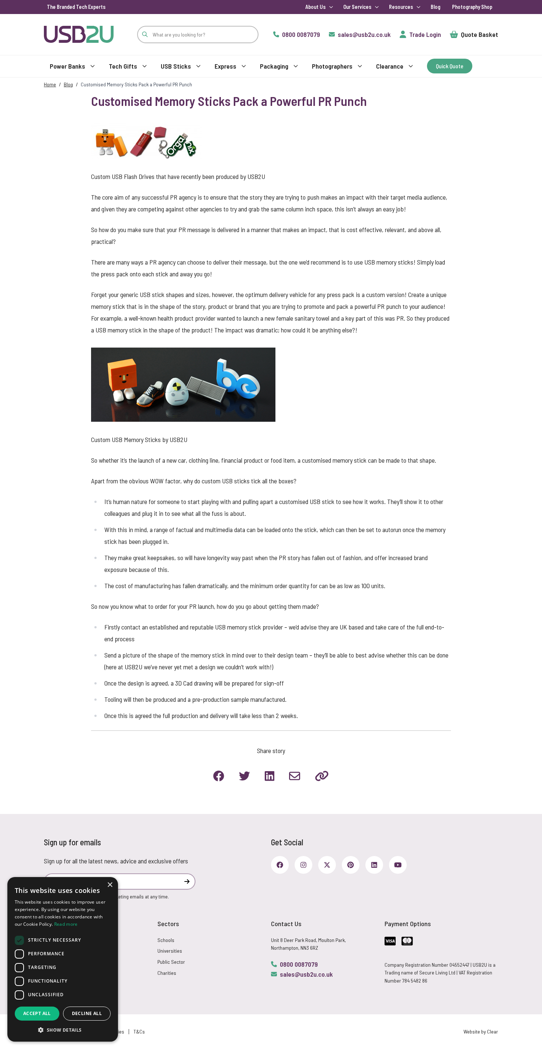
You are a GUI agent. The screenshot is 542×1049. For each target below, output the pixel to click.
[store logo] (79, 34)
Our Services (357, 7)
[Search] (145, 34)
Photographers (332, 66)
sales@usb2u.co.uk (306, 974)
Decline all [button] (87, 1013)
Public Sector (171, 962)
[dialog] (62, 959)
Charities (166, 973)
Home (50, 84)
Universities (169, 951)
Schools (165, 940)
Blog (435, 7)
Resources (401, 7)
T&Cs (139, 1031)
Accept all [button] (37, 1013)
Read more (66, 924)
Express (225, 66)
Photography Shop (472, 7)
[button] (63, 1029)
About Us (315, 7)
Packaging (274, 66)
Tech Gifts (123, 66)
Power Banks (67, 66)
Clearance (389, 66)
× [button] (109, 885)
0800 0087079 (299, 964)
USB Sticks (176, 66)
